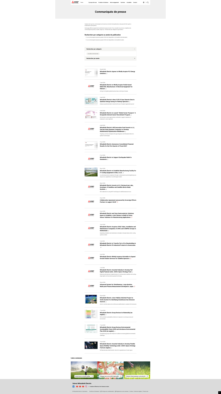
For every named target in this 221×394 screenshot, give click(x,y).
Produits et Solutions (103, 2)
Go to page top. (219, 392)
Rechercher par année (93, 58)
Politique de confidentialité (108, 391)
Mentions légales (138, 391)
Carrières (123, 2)
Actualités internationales (93, 53)
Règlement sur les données (122, 391)
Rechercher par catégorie (94, 49)
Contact (135, 2)
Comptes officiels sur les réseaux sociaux (99, 386)
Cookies (131, 391)
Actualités (129, 2)
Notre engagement (114, 2)
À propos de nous (93, 2)
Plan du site (145, 391)
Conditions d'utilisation (94, 391)
